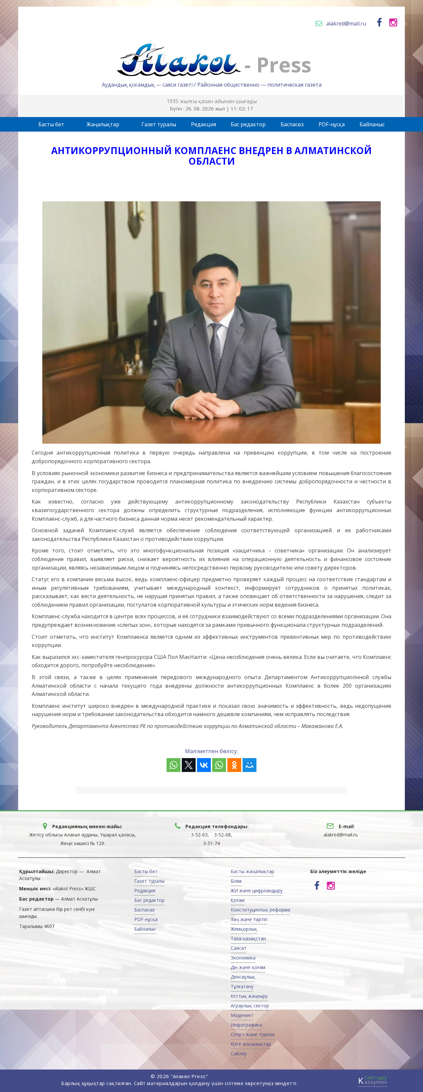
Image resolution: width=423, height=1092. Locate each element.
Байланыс (372, 124)
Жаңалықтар (103, 124)
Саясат (239, 948)
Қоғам (238, 900)
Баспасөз (292, 124)
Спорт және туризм (253, 1034)
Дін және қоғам (248, 967)
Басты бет (51, 124)
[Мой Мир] (249, 765)
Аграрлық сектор (250, 1005)
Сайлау (239, 1053)
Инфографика (246, 1025)
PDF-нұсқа (332, 124)
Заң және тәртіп (249, 919)
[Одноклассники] (234, 765)
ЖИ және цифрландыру (257, 890)
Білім (236, 881)
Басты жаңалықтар (252, 871)
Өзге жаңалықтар (251, 1044)
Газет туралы (158, 124)
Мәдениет (242, 1015)
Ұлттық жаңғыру (249, 996)
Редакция (203, 124)
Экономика (243, 957)
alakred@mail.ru (346, 23)
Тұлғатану (242, 986)
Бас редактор (248, 124)
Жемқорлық (244, 929)
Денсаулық (243, 977)
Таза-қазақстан (248, 938)
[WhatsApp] (173, 765)
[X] (189, 765)
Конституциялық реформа (260, 910)
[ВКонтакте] (204, 765)
